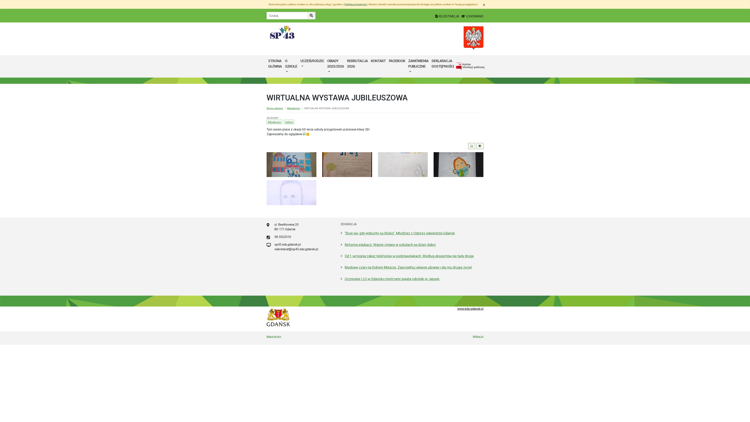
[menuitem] (291, 66)
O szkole (291, 63)
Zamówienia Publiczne (418, 63)
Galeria (289, 122)
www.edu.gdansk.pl (470, 309)
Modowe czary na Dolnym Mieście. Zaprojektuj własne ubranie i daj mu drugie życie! (408, 267)
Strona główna (275, 63)
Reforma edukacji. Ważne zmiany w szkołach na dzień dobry (390, 245)
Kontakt (378, 61)
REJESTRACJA (449, 16)
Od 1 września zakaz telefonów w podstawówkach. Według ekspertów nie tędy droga (409, 256)
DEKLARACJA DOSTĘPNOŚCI (443, 63)
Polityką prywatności (355, 4)
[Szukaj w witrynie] (311, 15)
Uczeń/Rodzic (312, 61)
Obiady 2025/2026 (335, 63)
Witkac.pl (478, 336)
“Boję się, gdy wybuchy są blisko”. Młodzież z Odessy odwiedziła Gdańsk (400, 233)
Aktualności (293, 108)
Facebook (397, 61)
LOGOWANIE (474, 16)
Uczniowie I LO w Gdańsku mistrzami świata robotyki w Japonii (392, 279)
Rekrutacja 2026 (357, 63)
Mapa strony (274, 336)
